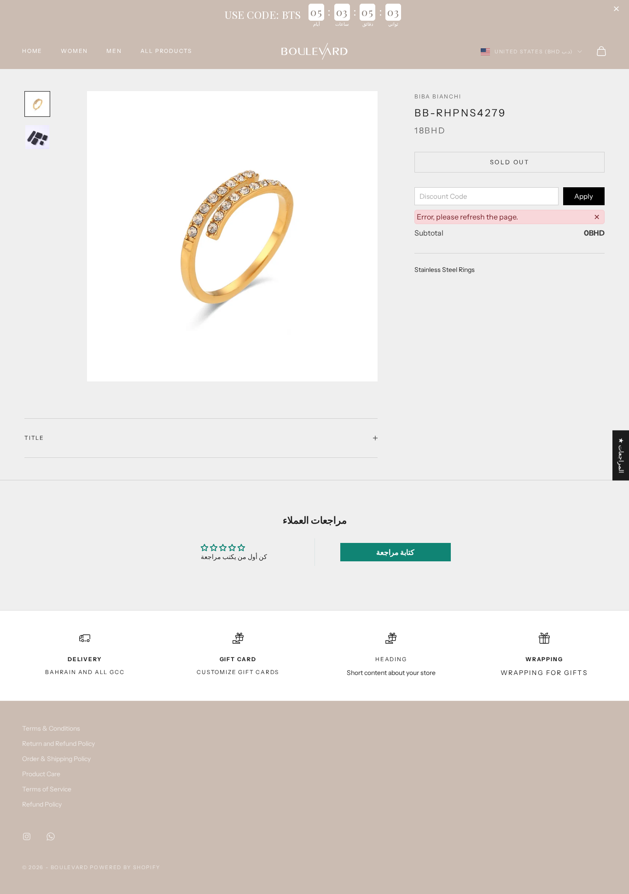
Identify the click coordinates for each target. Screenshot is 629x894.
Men (114, 50)
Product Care (41, 774)
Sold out (509, 162)
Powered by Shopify (125, 867)
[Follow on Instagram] (26, 836)
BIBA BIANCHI (437, 96)
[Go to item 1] (37, 104)
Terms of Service (46, 789)
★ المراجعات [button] (621, 455)
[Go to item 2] (37, 137)
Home (32, 50)
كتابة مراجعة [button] (395, 552)
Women (74, 50)
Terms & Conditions (51, 728)
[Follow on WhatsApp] (50, 836)
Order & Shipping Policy (56, 759)
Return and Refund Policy (58, 743)
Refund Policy (42, 804)
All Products (166, 50)
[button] (617, 9)
